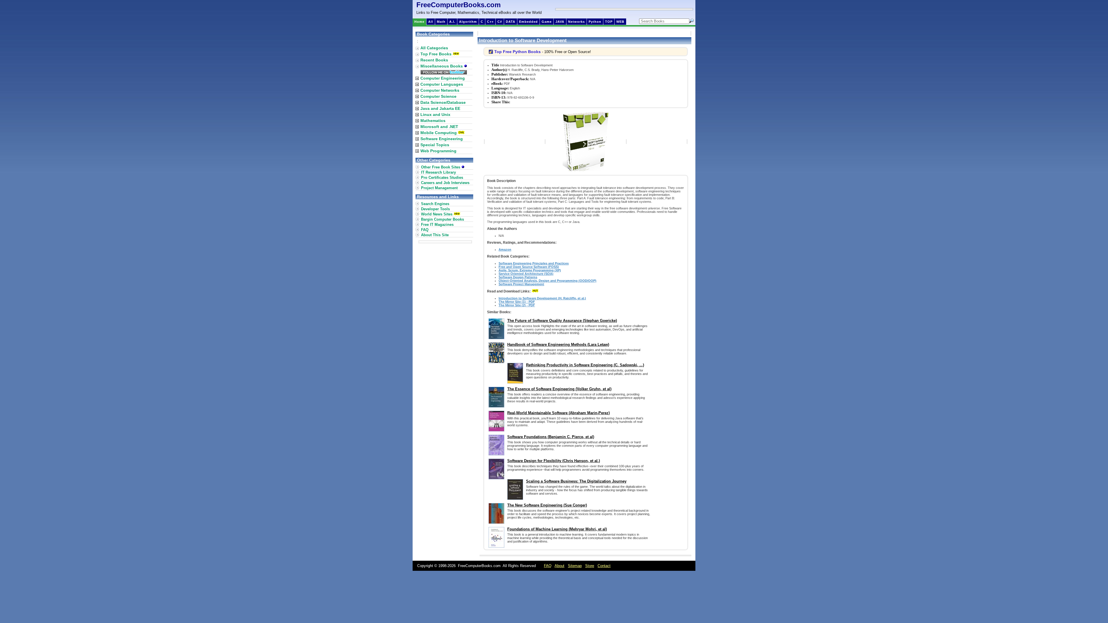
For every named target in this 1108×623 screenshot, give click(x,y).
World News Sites (436, 214)
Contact (604, 566)
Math (441, 21)
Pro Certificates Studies (442, 177)
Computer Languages (441, 84)
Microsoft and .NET (439, 126)
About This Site (435, 235)
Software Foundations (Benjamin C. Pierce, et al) (550, 437)
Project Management (439, 188)
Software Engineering (441, 138)
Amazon (505, 249)
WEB (620, 21)
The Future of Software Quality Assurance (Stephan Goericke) (562, 320)
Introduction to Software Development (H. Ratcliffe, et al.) (542, 298)
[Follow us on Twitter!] (444, 73)
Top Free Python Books (517, 51)
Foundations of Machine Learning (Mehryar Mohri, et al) (557, 529)
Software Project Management (521, 284)
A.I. (452, 21)
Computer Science (438, 96)
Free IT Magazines (437, 224)
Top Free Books (436, 54)
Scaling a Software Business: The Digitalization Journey (576, 481)
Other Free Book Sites (441, 167)
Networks (576, 21)
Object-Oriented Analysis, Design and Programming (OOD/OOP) (547, 280)
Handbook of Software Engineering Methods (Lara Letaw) (558, 344)
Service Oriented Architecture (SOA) (526, 273)
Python (595, 21)
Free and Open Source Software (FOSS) (529, 267)
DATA (510, 21)
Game (547, 21)
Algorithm (468, 21)
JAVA (559, 21)
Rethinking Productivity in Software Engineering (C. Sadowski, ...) (585, 365)
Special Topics (434, 144)
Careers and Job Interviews (445, 183)
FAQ (424, 230)
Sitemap (575, 566)
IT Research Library (438, 172)
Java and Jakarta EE (440, 108)
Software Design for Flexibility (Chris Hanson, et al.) (553, 461)
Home (419, 21)
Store (589, 566)
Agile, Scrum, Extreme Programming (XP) (530, 270)
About (559, 566)
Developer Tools (435, 209)
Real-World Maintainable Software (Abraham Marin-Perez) (558, 413)
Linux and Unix (435, 114)
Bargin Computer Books (442, 219)
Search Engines (435, 204)
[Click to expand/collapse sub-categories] (417, 78)
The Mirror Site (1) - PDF (517, 301)
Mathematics (433, 120)
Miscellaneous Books (442, 66)
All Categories (434, 48)
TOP (609, 21)
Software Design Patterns (518, 277)
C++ (490, 21)
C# (499, 21)
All (430, 21)
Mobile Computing (438, 132)
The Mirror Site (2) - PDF (517, 305)
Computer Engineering (442, 78)
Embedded (528, 21)
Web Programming (438, 151)
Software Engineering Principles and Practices (534, 263)
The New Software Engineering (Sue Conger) (547, 505)
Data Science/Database (443, 102)
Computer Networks (439, 90)
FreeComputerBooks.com (458, 5)
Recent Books (434, 60)
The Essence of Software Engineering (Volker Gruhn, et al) (559, 389)
